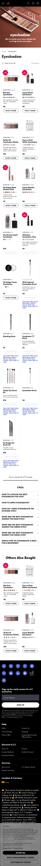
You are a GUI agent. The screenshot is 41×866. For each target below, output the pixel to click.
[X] (4, 673)
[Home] (8, 3)
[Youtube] (32, 666)
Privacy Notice (11, 713)
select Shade (10, 110)
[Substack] (25, 673)
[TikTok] (4, 666)
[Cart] (38, 3)
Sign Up (20, 705)
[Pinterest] (18, 666)
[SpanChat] (11, 673)
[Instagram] (11, 666)
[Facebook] (25, 666)
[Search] (28, 3)
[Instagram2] (4, 680)
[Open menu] (3, 3)
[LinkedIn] (18, 673)
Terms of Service (14, 717)
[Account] (33, 3)
